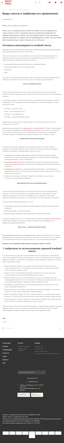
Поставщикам (7, 349)
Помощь (37, 343)
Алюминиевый (9, 155)
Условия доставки (39, 348)
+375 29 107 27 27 (32, 378)
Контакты (5, 353)
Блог (4, 363)
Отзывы (5, 346)
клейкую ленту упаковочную (42, 49)
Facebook (25, 405)
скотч (5, 322)
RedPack (9, 310)
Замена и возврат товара (41, 351)
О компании (6, 343)
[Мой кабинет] (43, 2)
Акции (4, 356)
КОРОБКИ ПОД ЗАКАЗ (24, 346)
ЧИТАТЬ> (48, 243)
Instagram (30, 405)
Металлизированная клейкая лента (15, 162)
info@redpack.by (33, 381)
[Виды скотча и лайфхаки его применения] (32, 26)
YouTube (34, 405)
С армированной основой (12, 169)
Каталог (20, 343)
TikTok (38, 405)
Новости (5, 359)
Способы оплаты (39, 346)
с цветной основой (38, 128)
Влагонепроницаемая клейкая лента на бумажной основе (18, 235)
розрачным (27, 128)
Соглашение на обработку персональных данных (47, 353)
